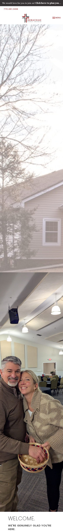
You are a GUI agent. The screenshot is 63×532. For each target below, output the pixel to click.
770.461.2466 (11, 9)
